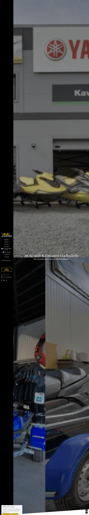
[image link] (6, 234)
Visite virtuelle (6, 269)
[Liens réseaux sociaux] (1, 280)
